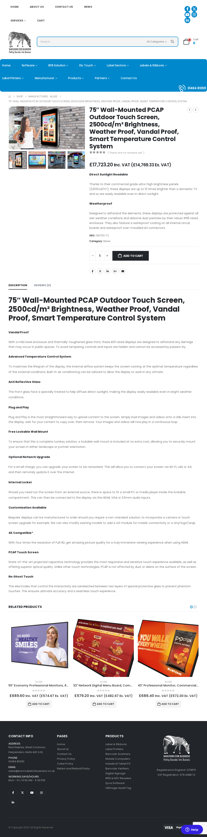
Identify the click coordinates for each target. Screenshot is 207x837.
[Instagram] (194, 14)
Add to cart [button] (41, 704)
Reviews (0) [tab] (42, 285)
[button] (9, 128)
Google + (115, 271)
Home (15, 7)
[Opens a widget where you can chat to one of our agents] (192, 830)
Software (28, 65)
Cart (41, 20)
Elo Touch (86, 65)
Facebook (92, 271)
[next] (196, 110)
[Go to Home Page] (9, 96)
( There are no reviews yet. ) (126, 153)
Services (17, 20)
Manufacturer (44, 78)
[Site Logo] (19, 42)
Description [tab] (17, 285)
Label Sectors (116, 65)
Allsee (106, 241)
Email (122, 271)
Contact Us (64, 7)
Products (74, 78)
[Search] (172, 41)
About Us (37, 7)
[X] (194, 9)
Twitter (100, 271)
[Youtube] (187, 14)
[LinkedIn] (187, 20)
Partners (101, 78)
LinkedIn (108, 271)
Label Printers (11, 78)
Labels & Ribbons (152, 65)
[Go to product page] (38, 646)
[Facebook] (187, 9)
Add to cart (133, 256)
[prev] (189, 110)
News (88, 7)
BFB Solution (56, 65)
